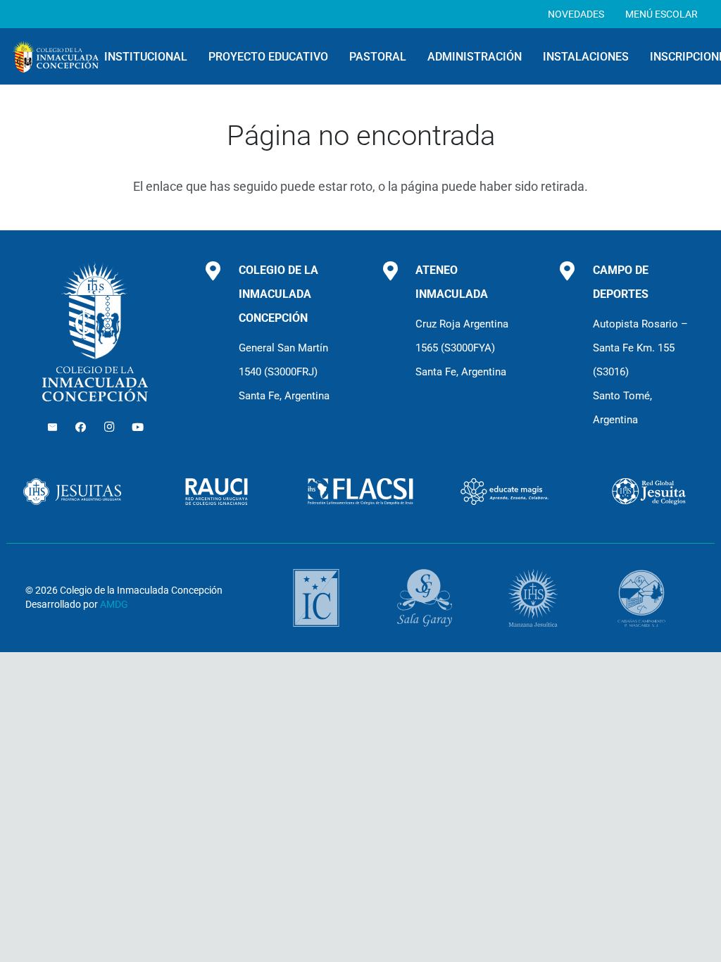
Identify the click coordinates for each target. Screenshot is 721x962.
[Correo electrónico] (52, 427)
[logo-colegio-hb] (56, 57)
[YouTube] (138, 427)
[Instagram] (109, 427)
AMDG (114, 604)
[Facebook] (81, 427)
